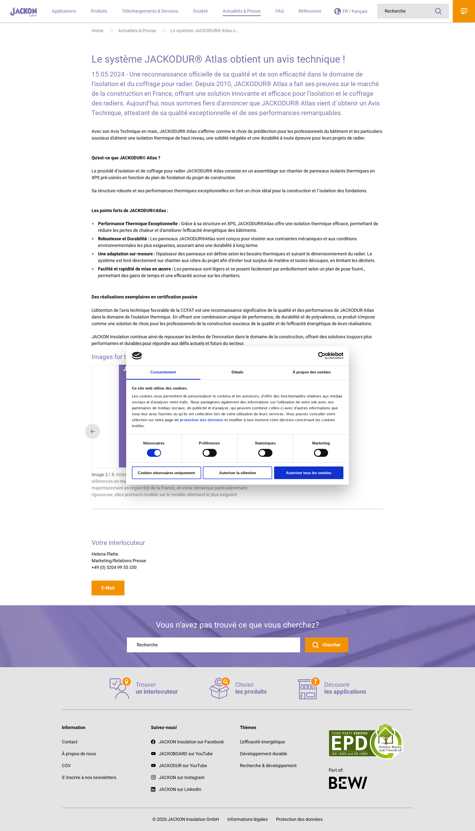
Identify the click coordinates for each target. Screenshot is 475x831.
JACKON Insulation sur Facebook (191, 741)
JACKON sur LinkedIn (180, 789)
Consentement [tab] (163, 372)
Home (98, 30)
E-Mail (108, 587)
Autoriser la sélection (237, 473)
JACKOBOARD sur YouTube (186, 753)
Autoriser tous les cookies (308, 473)
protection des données (201, 420)
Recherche (438, 11)
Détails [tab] (238, 372)
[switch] (210, 453)
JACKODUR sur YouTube (183, 765)
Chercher (331, 644)
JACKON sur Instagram (182, 777)
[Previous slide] (92, 431)
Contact (464, 11)
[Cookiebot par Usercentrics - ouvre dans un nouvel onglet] (321, 355)
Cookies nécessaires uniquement (166, 473)
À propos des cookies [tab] (312, 372)
